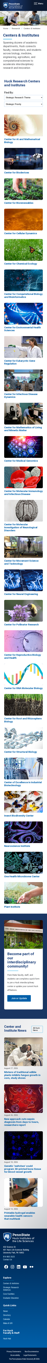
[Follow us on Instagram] (13, 1268)
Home (6, 28)
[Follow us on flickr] (32, 1268)
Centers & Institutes (32, 28)
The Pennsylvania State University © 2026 (24, 1359)
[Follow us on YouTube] (25, 1268)
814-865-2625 (9, 1256)
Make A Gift (8, 1323)
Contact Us (7, 1259)
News (5, 1311)
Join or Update (19, 998)
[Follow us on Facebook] (6, 1268)
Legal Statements (30, 1355)
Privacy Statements (14, 1352)
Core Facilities (8, 1294)
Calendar (6, 1319)
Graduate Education (11, 1298)
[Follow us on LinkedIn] (19, 1268)
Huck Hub (7, 1338)
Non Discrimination (32, 1352)
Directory (7, 1315)
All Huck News (36, 1029)
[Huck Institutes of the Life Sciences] (14, 5)
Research (16, 28)
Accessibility (15, 1355)
